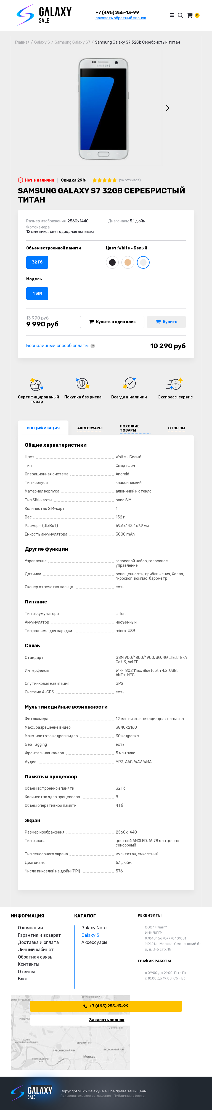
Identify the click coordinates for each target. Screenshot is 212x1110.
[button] (167, 108)
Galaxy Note (94, 927)
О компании (30, 927)
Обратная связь (35, 957)
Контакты (28, 964)
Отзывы (26, 971)
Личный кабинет (36, 949)
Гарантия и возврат (39, 935)
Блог (23, 978)
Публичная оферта (129, 1096)
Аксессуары (94, 942)
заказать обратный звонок (121, 18)
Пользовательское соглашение (85, 1096)
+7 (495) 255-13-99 (117, 12)
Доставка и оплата (38, 942)
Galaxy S (90, 935)
